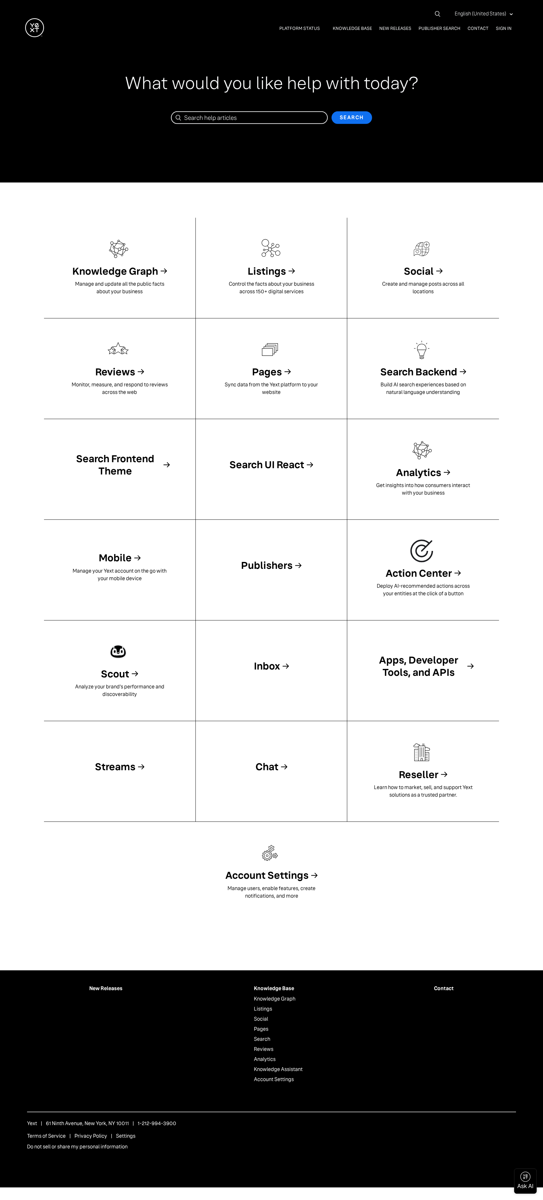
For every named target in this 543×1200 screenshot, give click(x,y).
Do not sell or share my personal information (77, 1146)
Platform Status (300, 28)
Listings (263, 1009)
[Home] (34, 35)
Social (261, 1019)
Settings (125, 1136)
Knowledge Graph (274, 998)
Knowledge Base (352, 28)
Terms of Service (46, 1136)
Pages (261, 1029)
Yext (32, 1123)
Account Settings (274, 1079)
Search (262, 1039)
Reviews (263, 1049)
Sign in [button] (504, 28)
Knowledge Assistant (278, 1069)
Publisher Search (439, 28)
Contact (478, 28)
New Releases (395, 28)
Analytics (265, 1059)
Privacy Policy (90, 1136)
